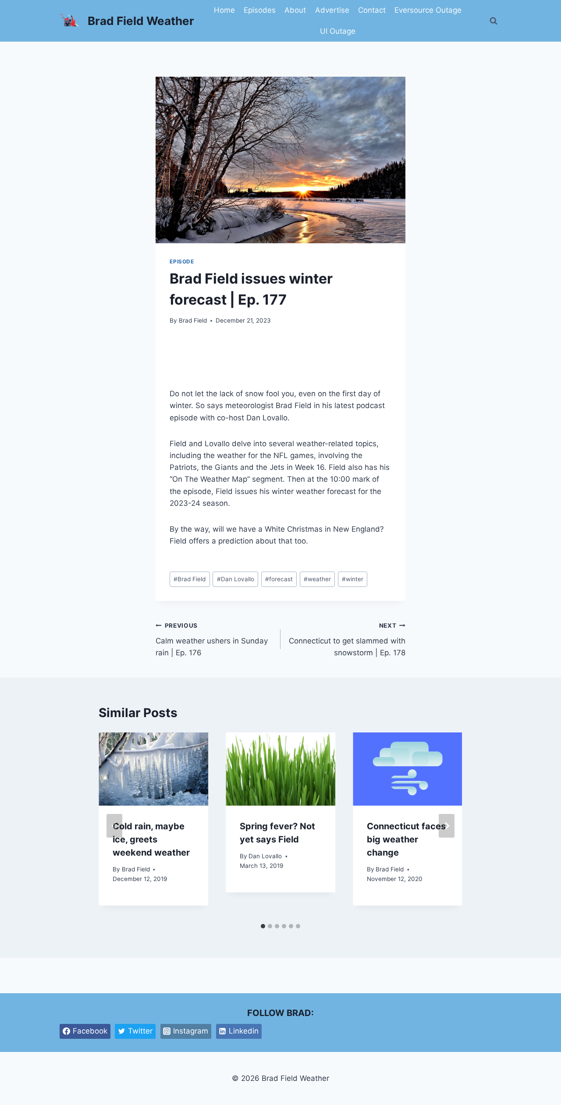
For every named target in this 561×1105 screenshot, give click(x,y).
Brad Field (193, 320)
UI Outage (337, 31)
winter (352, 579)
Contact (372, 10)
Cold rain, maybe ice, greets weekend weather (151, 839)
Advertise (332, 10)
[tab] (263, 926)
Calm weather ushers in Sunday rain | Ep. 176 (212, 639)
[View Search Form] (493, 21)
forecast (279, 579)
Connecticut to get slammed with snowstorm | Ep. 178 (347, 639)
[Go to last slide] (114, 826)
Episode (182, 261)
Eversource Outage (428, 10)
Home (224, 10)
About (295, 10)
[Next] (446, 826)
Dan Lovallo (235, 579)
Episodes (260, 10)
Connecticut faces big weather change (406, 839)
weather (317, 579)
